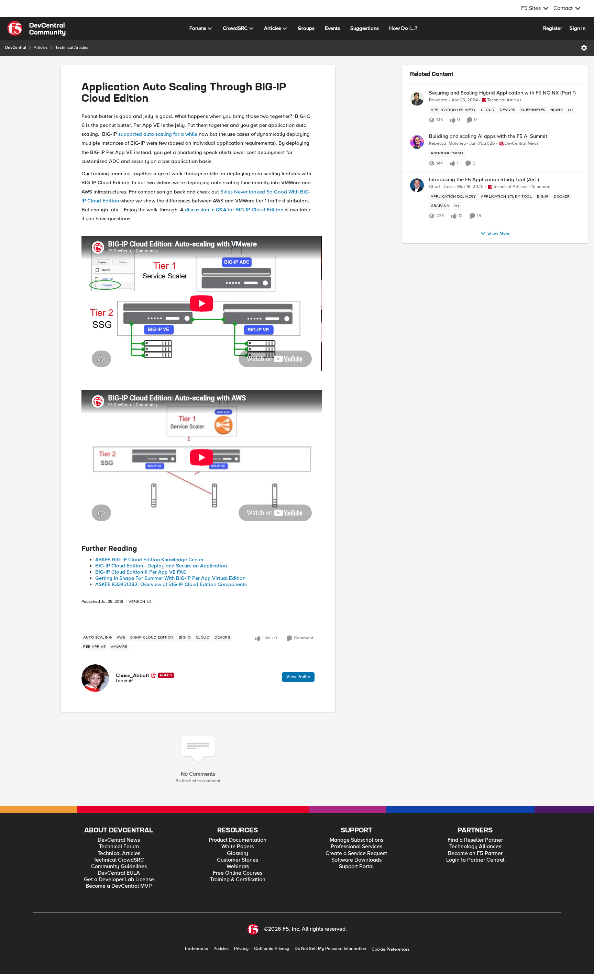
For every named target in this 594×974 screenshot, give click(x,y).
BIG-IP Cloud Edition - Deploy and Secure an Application (161, 566)
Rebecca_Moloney (447, 143)
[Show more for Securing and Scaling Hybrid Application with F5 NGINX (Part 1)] (570, 110)
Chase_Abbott (132, 675)
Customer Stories (237, 860)
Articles (41, 47)
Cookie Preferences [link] (390, 949)
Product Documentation (237, 840)
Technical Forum (119, 846)
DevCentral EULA (119, 873)
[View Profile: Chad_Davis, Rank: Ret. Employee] (417, 185)
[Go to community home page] (36, 28)
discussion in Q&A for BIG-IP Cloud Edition (234, 210)
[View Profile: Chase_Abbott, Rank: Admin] (95, 678)
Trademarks (196, 948)
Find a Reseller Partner (475, 840)
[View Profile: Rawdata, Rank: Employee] (417, 99)
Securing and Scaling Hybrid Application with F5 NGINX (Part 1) (502, 93)
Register (552, 28)
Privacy (241, 948)
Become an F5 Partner (475, 853)
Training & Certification (237, 879)
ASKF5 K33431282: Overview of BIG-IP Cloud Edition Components (171, 584)
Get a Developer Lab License (119, 879)
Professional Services (356, 846)
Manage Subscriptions (356, 840)
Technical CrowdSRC (119, 860)
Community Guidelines (119, 866)
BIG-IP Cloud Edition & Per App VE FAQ (140, 572)
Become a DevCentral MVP (119, 886)
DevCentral (15, 47)
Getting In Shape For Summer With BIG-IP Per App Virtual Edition (170, 578)
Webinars (238, 866)
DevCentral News (119, 840)
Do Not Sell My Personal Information (330, 948)
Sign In (577, 28)
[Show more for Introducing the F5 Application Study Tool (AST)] (457, 206)
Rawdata (438, 100)
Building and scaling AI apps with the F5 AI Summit (488, 136)
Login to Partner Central (475, 860)
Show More (498, 233)
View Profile (298, 676)
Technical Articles (71, 47)
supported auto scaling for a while (157, 134)
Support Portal (356, 866)
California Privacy (271, 948)
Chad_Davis (441, 186)
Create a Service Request (356, 853)
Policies (221, 948)
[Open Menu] (584, 48)
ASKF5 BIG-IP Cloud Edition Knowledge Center (149, 559)
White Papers (237, 846)
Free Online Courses (237, 873)
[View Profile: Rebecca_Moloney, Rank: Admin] (417, 142)
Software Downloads (356, 860)
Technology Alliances (475, 846)
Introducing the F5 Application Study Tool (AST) (484, 179)
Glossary (237, 853)
